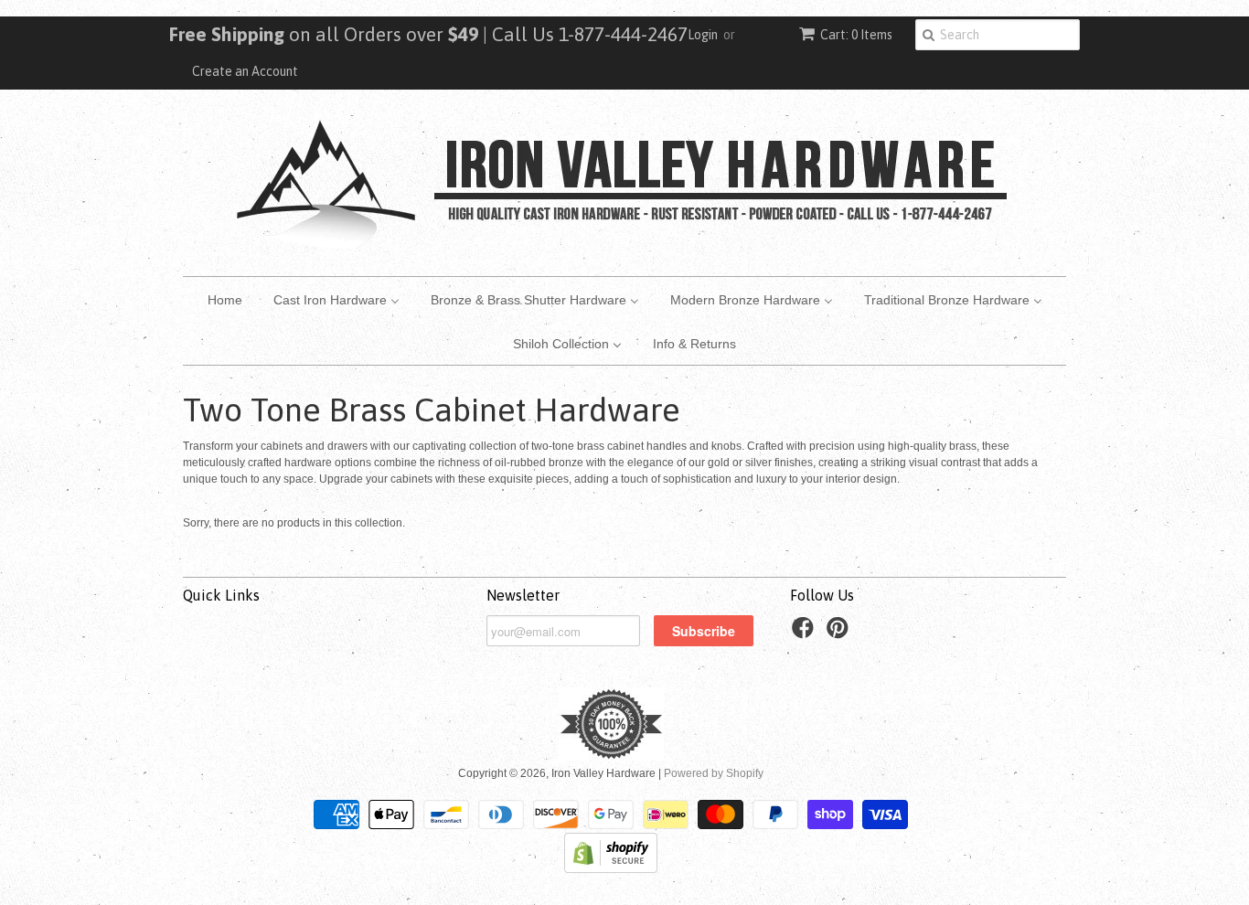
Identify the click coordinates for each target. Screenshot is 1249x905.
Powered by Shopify (713, 773)
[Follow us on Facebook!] (805, 633)
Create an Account (245, 71)
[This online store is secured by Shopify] (610, 869)
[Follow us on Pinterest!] (840, 633)
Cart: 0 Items (856, 34)
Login (703, 34)
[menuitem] (225, 299)
